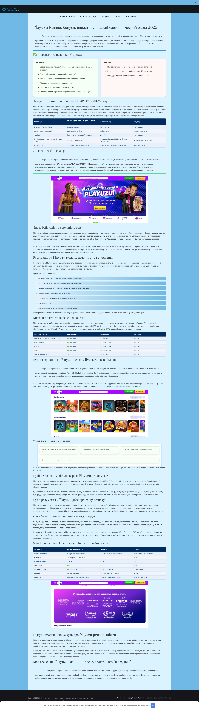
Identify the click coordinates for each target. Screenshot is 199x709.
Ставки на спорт (88, 16)
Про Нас (168, 698)
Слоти (116, 16)
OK (153, 705)
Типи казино (130, 16)
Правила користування (155, 698)
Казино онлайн (67, 16)
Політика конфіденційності (126, 698)
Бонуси (105, 16)
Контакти (141, 698)
